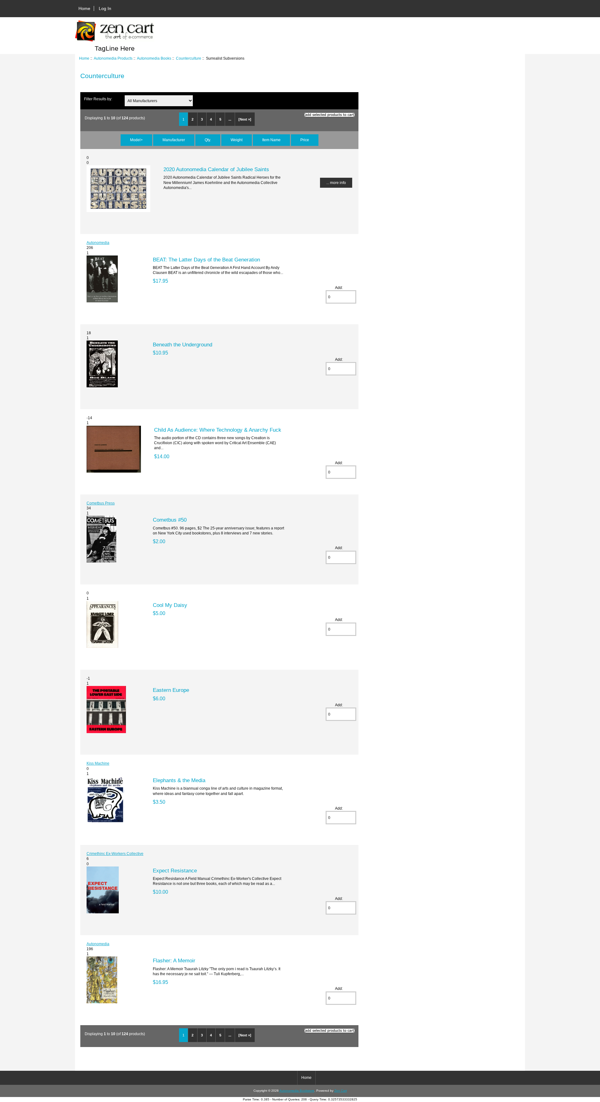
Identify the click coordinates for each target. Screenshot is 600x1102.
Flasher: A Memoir (174, 960)
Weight (236, 140)
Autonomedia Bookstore (296, 1090)
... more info (336, 183)
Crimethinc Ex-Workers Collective (115, 853)
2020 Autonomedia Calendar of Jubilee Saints (216, 169)
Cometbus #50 (170, 520)
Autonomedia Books (154, 58)
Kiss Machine (98, 763)
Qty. (208, 140)
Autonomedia (98, 243)
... (229, 119)
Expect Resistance (175, 870)
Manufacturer (173, 140)
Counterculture (188, 58)
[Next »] (244, 119)
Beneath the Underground (182, 344)
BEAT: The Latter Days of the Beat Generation (206, 259)
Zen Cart (340, 1090)
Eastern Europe (171, 690)
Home (84, 8)
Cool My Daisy (170, 605)
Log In (105, 8)
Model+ (136, 140)
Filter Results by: (98, 99)
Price (304, 140)
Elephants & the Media (179, 780)
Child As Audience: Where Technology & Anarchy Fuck (217, 430)
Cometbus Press (101, 503)
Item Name (271, 140)
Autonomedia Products (113, 58)
